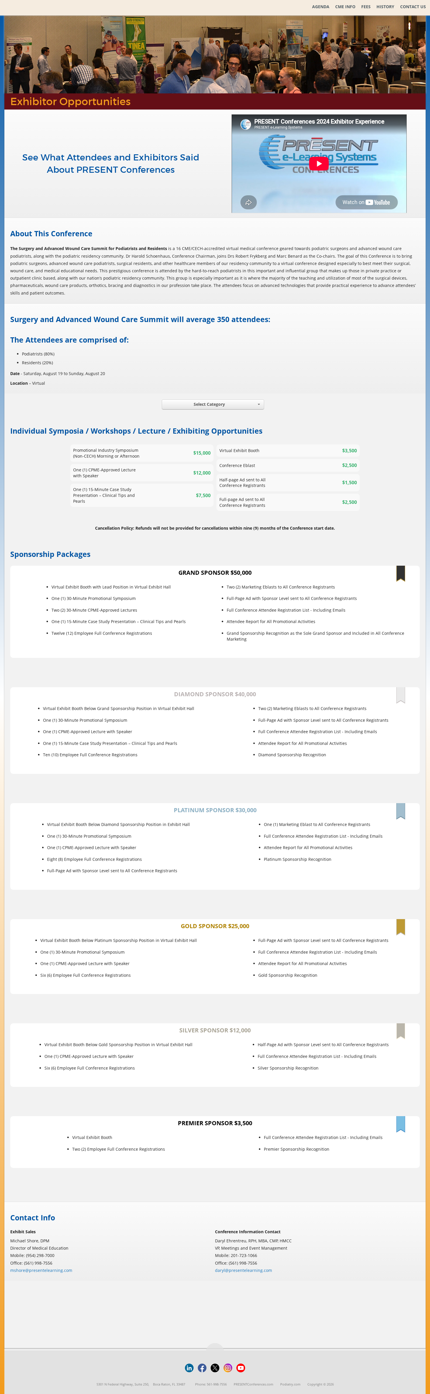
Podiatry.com (290, 1384)
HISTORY (385, 6)
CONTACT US (413, 6)
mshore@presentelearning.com (41, 1270)
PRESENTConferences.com (253, 1384)
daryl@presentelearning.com (243, 1270)
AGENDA (320, 6)
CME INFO (345, 6)
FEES (366, 6)
